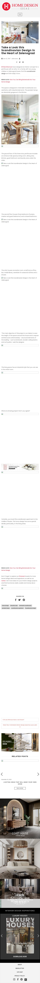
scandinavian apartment (17, 608)
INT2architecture (6, 67)
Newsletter (20, 968)
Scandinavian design (30, 608)
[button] (38, 774)
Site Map (20, 972)
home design (5, 605)
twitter (3, 581)
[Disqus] (20, 638)
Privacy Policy (20, 976)
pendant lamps (6, 608)
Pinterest (22, 576)
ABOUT (20, 964)
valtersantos (14, 58)
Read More (20, 788)
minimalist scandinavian (25, 605)
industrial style (14, 605)
